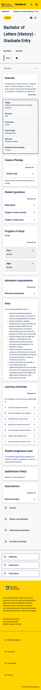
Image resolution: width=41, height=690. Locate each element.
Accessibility (12, 663)
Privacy (10, 675)
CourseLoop (35, 687)
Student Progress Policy (16, 457)
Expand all (29, 167)
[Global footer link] (12, 588)
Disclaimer (11, 652)
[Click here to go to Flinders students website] (7, 5)
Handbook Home (6, 11)
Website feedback (14, 640)
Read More (32, 95)
